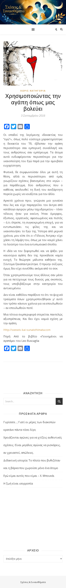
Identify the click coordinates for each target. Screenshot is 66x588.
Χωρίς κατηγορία (33, 90)
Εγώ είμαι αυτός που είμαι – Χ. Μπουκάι (28, 476)
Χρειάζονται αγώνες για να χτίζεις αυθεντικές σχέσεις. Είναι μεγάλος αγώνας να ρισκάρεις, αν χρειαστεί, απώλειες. (32, 445)
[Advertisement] (33, 517)
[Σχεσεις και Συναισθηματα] (33, 12)
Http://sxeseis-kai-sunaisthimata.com (26, 330)
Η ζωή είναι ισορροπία (18, 483)
